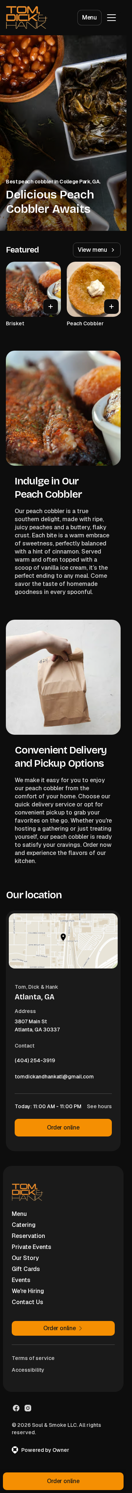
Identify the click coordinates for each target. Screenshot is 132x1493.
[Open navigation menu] (111, 17)
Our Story (25, 1258)
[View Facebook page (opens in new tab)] (16, 1408)
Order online (63, 1127)
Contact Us (27, 1302)
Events (21, 1280)
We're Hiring (28, 1291)
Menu (89, 17)
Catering (24, 1225)
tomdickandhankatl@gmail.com (54, 1078)
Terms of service (33, 1358)
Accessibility (28, 1370)
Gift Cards (26, 1269)
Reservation (28, 1236)
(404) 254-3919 (35, 1062)
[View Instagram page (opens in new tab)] (27, 1408)
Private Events (31, 1247)
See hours (99, 1106)
